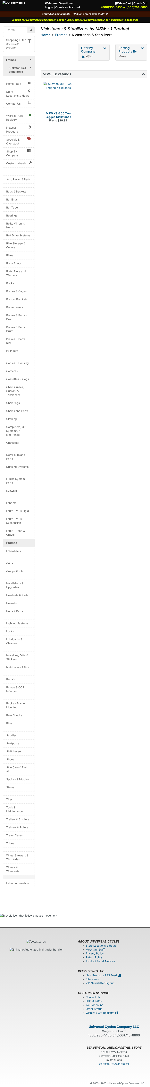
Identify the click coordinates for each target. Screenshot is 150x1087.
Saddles (11, 735)
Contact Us (13, 103)
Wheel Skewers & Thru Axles (17, 857)
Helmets (11, 603)
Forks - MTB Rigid (17, 510)
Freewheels (13, 551)
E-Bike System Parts (15, 480)
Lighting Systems (17, 623)
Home (46, 35)
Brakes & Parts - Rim (16, 341)
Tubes (10, 843)
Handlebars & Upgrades (14, 585)
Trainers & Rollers (17, 827)
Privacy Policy (95, 953)
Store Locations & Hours (17, 93)
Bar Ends (12, 199)
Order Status (94, 1008)
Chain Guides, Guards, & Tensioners (15, 390)
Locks (10, 631)
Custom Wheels (16, 163)
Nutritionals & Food (18, 667)
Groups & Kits (14, 571)
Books (10, 283)
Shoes (10, 759)
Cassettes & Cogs (17, 379)
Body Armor (13, 263)
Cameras (12, 371)
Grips (9, 563)
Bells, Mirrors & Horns (15, 225)
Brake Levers (14, 307)
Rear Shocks (14, 715)
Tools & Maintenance (14, 809)
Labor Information (17, 883)
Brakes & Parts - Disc (16, 317)
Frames (11, 543)
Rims (9, 723)
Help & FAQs (94, 1001)
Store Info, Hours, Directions (114, 1063)
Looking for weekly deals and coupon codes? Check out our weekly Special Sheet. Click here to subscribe (75, 19)
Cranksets (12, 442)
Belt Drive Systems (18, 235)
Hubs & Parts (14, 611)
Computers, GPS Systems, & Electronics (16, 430)
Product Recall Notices (100, 961)
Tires (9, 799)
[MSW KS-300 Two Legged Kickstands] (58, 97)
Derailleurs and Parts (15, 456)
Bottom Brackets (17, 299)
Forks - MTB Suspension (14, 520)
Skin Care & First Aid (16, 769)
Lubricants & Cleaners (14, 641)
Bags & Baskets (16, 191)
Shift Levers (13, 751)
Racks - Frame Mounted (15, 705)
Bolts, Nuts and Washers (16, 273)
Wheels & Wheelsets (12, 869)
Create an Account (67, 7)
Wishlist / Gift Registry (14, 117)
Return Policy (94, 957)
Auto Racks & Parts (18, 179)
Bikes (9, 255)
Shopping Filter (16, 40)
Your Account (94, 1005)
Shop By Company (12, 153)
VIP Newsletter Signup (100, 983)
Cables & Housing (17, 363)
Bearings (11, 215)
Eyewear (11, 490)
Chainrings (13, 403)
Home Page (13, 83)
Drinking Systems (17, 466)
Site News (92, 979)
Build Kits (12, 351)
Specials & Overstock (13, 141)
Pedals (10, 679)
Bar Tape (12, 207)
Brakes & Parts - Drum (16, 329)
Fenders (11, 502)
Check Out (140, 3)
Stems (10, 787)
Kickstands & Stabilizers (92, 35)
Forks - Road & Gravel (15, 532)
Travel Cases (14, 835)
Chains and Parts (17, 411)
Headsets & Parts (17, 595)
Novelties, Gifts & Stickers (17, 657)
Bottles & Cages (16, 291)
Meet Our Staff (95, 949)
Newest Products (12, 129)
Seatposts (12, 743)
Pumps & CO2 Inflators (15, 689)
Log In (49, 7)
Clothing (11, 419)
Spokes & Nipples (17, 779)
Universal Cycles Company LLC (114, 1027)
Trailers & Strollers (17, 819)
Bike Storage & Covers (15, 245)
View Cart (124, 3)
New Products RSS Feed (102, 975)
